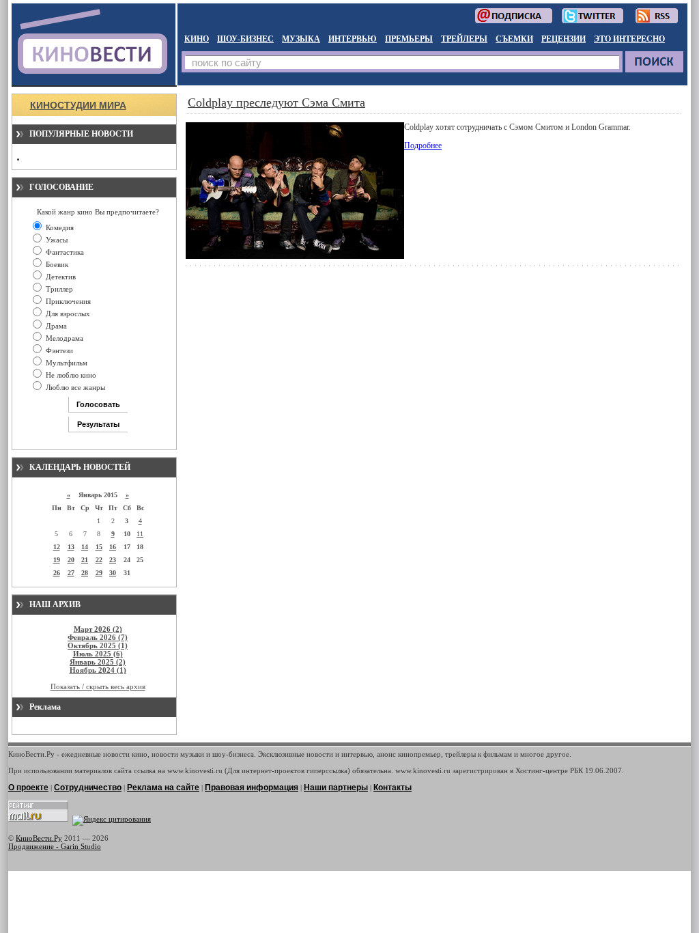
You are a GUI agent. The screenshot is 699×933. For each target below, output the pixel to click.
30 (112, 572)
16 (112, 547)
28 (84, 572)
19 (56, 559)
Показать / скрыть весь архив (98, 686)
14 (84, 547)
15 (99, 547)
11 (140, 534)
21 (84, 559)
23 (112, 559)
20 (71, 559)
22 (99, 559)
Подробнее (423, 145)
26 (56, 572)
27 (71, 572)
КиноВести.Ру (39, 838)
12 (56, 547)
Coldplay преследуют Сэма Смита (276, 102)
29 (99, 572)
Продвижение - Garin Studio (54, 846)
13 (71, 547)
